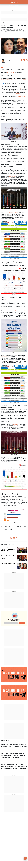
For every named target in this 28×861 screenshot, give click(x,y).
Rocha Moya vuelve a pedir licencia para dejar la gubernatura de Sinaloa (14, 745)
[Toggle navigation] (1, 2)
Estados (3, 22)
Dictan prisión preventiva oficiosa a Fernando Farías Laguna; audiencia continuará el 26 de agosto (13, 755)
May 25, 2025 (21, 96)
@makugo (19, 88)
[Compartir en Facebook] (24, 59)
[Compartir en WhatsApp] (22, 59)
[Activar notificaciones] (25, 858)
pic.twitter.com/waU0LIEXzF (14, 94)
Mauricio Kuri (10, 72)
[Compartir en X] (27, 59)
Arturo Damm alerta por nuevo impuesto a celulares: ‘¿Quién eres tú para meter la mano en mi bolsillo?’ (14, 766)
